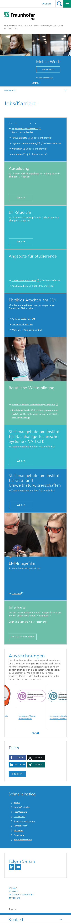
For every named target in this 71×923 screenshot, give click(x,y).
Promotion (17, 149)
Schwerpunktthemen (24, 821)
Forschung (19, 835)
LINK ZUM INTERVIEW (23, 636)
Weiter (21, 197)
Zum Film (16, 593)
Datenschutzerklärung (21, 895)
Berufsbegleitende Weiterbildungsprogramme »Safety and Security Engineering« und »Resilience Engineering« (35, 414)
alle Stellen (17, 154)
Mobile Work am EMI (22, 324)
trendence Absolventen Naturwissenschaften (50, 717)
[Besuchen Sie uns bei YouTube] (18, 867)
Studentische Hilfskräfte (24, 280)
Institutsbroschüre (23, 839)
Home (17, 802)
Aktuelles (18, 830)
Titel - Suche (59, 3)
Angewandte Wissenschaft (25, 128)
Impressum (14, 898)
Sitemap (13, 888)
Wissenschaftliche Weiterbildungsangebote (33, 404)
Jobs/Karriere (20, 812)
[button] (32, 82)
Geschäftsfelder (22, 807)
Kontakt (13, 891)
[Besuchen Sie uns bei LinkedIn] (11, 867)
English (46, 4)
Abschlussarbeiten (21, 286)
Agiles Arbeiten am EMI (24, 319)
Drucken (17, 774)
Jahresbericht (20, 826)
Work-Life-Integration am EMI (27, 330)
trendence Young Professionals (15, 717)
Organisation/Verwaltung (24, 143)
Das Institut (19, 816)
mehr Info (30, 69)
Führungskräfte (19, 138)
